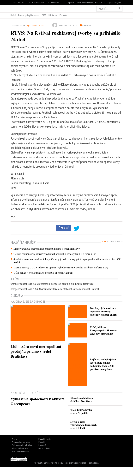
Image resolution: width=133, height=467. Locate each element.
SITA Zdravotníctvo (36, 2)
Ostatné (41, 25)
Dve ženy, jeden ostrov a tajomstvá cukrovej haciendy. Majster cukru (103, 311)
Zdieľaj (20, 8)
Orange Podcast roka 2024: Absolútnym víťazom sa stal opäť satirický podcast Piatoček (55, 289)
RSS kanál (42, 445)
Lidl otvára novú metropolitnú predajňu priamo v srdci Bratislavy (46, 248)
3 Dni (104, 241)
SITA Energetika (19, 2)
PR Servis (52, 15)
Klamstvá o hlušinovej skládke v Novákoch (82, 399)
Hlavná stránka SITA (20, 448)
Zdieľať (64, 228)
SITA (44, 15)
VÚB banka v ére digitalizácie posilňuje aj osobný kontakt (43, 272)
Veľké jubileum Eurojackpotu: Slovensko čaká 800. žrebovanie (103, 330)
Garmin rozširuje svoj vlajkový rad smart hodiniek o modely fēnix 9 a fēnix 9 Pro (54, 253)
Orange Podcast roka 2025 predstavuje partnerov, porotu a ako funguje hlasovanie (52, 283)
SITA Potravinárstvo (85, 2)
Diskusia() (86, 25)
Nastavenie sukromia (20, 451)
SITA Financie (53, 2)
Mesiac (119, 241)
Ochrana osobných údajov (22, 445)
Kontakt (63, 15)
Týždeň (111, 241)
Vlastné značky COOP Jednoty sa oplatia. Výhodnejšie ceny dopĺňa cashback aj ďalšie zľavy (60, 267)
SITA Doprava (68, 2)
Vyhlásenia (31, 25)
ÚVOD (13, 15)
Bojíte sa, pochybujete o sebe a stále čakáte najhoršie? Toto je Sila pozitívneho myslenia (103, 364)
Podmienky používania (21, 442)
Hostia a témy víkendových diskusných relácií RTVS (83, 425)
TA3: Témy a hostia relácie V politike (81, 411)
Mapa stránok (44, 448)
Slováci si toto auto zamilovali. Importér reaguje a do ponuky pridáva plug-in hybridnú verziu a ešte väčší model (67, 260)
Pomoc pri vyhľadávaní (28, 15)
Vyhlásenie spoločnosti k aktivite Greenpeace (38, 401)
